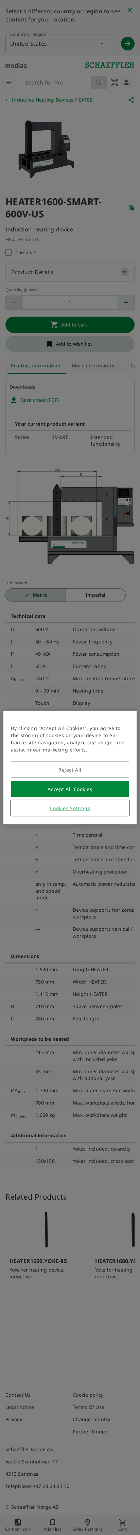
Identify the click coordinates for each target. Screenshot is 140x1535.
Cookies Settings (70, 808)
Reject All (70, 769)
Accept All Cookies (70, 789)
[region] (69, 767)
